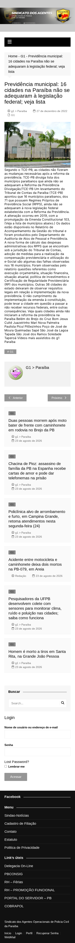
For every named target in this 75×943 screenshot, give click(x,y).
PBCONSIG (13, 874)
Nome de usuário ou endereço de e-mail (31, 727)
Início (7, 933)
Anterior (18, 397)
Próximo (57, 397)
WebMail (9, 937)
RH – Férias (13, 882)
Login (18, 933)
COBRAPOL (14, 906)
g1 (11, 351)
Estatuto (10, 840)
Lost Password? (16, 762)
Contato (10, 831)
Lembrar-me (16, 766)
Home (13, 56)
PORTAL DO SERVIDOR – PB (28, 898)
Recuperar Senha (47, 933)
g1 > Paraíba (19, 111)
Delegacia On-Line (18, 866)
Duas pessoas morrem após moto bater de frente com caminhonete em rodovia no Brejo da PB (37, 425)
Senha (8, 745)
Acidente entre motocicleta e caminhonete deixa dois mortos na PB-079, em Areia (35, 564)
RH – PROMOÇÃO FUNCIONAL (29, 890)
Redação (20, 575)
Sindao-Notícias (16, 815)
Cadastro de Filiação (20, 823)
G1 (23, 56)
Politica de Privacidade (21, 848)
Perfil (29, 933)
